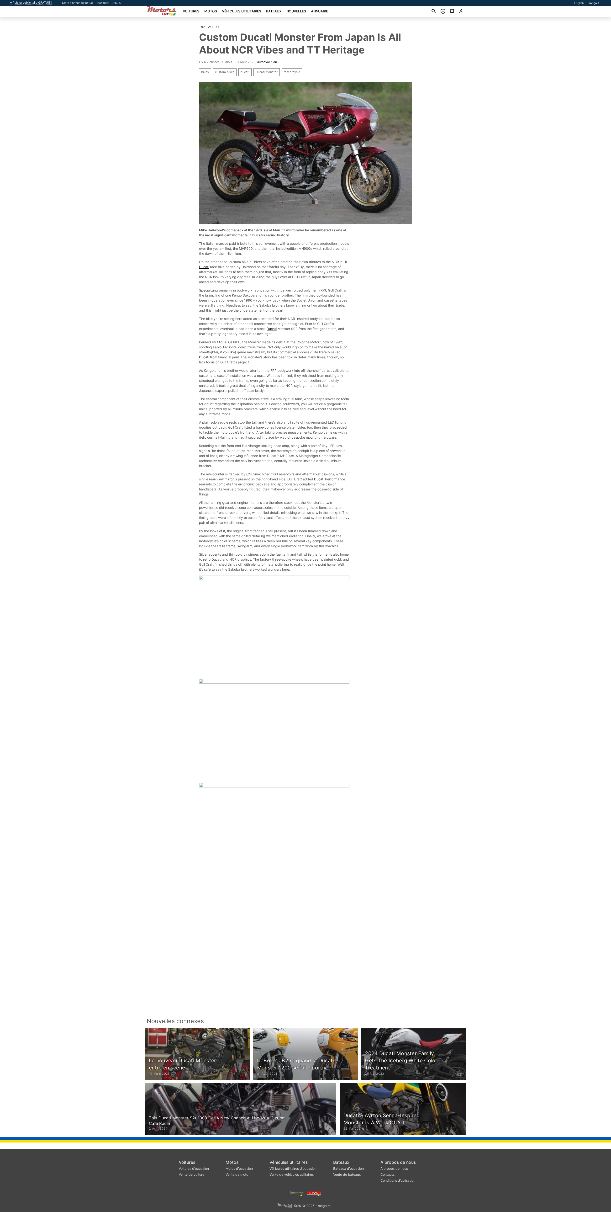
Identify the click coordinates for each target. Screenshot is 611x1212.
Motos (210, 11)
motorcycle (292, 72)
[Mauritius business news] (297, 1193)
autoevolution (267, 62)
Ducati (204, 267)
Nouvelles (296, 11)
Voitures (191, 11)
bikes (205, 72)
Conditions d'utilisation (397, 1180)
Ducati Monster (267, 72)
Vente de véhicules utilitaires (291, 1174)
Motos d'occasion (239, 1168)
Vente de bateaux (347, 1174)
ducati (245, 72)
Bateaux (273, 11)
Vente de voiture (191, 1174)
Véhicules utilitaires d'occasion (292, 1168)
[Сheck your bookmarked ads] (452, 11)
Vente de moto (237, 1174)
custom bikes (224, 72)
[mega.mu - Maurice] (284, 1205)
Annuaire (319, 11)
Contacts (387, 1174)
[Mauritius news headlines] (314, 1193)
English (579, 3)
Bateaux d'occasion (348, 1168)
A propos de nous (398, 1162)
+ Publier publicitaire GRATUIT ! (31, 2)
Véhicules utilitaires (241, 11)
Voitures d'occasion (194, 1168)
